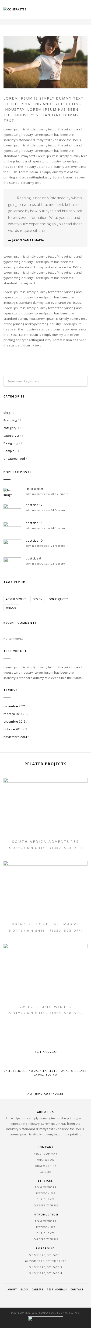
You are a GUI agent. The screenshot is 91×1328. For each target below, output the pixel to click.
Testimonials (45, 1193)
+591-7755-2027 (46, 1051)
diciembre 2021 (15, 706)
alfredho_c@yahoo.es (45, 1093)
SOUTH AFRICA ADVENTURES (45, 841)
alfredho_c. (72, 1312)
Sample (9, 451)
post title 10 (34, 540)
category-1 (11, 428)
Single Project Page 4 (45, 1273)
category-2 (11, 435)
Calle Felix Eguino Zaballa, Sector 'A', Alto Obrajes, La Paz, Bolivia (46, 1072)
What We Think (45, 1165)
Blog (7, 412)
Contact (77, 1289)
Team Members (45, 1187)
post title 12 (34, 505)
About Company (45, 1153)
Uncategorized (14, 458)
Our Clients (45, 1199)
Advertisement (16, 599)
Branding (10, 420)
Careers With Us (45, 1205)
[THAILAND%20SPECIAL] (25, 360)
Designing (11, 443)
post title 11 (34, 523)
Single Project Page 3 (45, 1267)
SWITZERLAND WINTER (45, 1007)
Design (37, 599)
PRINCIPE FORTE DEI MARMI (45, 924)
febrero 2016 (13, 714)
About (12, 1289)
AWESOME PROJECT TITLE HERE (45, 1261)
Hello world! (34, 489)
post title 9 (33, 558)
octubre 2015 (13, 729)
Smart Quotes (58, 599)
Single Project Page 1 (45, 1255)
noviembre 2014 (15, 737)
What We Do (45, 1159)
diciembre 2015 (15, 721)
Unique (11, 607)
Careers (45, 1171)
